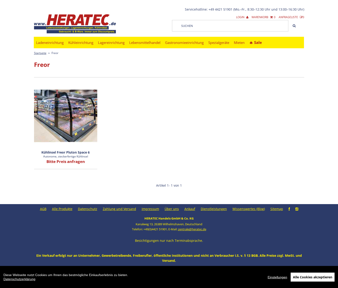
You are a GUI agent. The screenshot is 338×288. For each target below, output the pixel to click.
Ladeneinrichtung (50, 42)
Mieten (239, 42)
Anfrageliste (291, 17)
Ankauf (189, 209)
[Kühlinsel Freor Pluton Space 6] (65, 116)
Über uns (172, 209)
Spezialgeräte (218, 42)
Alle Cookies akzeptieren (312, 277)
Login (240, 17)
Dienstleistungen (214, 209)
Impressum (150, 209)
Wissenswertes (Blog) (248, 209)
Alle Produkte (62, 209)
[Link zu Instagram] (296, 209)
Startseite (40, 53)
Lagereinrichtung (111, 42)
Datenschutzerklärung (19, 279)
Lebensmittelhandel (144, 42)
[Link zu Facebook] (289, 209)
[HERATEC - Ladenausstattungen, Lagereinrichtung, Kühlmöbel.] (75, 32)
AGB (43, 209)
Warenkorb (263, 17)
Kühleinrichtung (80, 42)
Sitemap (276, 209)
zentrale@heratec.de (192, 229)
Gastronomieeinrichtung (184, 42)
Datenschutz (87, 209)
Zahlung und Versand (119, 209)
